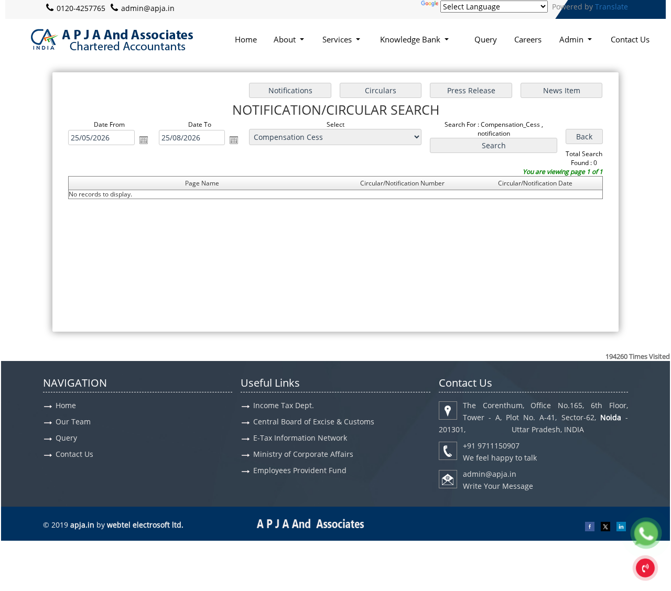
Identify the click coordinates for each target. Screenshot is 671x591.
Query (485, 39)
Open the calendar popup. (143, 140)
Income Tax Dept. (283, 405)
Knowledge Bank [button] (411, 39)
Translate (611, 7)
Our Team (73, 421)
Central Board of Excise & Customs (313, 421)
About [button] (286, 39)
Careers (528, 39)
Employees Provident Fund (300, 470)
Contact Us (630, 39)
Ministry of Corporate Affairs (303, 454)
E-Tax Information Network (300, 438)
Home (246, 39)
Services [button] (338, 39)
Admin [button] (572, 39)
